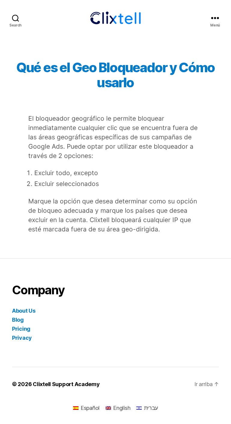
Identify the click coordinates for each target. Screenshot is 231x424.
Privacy (22, 338)
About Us (23, 311)
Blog (18, 320)
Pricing (21, 329)
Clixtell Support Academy (66, 384)
